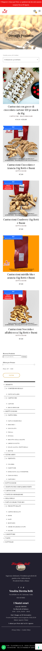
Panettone (12, 468)
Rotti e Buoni (21, 171)
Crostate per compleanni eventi (18, 487)
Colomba (11, 464)
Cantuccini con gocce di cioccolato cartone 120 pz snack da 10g (21, 110)
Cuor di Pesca (13, 475)
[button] (21, 59)
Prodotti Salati (14, 506)
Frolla (10, 432)
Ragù (9, 519)
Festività (11, 458)
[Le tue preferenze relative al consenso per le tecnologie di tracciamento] (38, 647)
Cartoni (11, 403)
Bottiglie (9, 542)
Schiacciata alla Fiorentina (18, 471)
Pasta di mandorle (15, 421)
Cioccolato (12, 428)
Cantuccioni (10, 491)
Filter (11, 375)
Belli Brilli (10, 498)
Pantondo (11, 479)
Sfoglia (10, 436)
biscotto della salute (16, 439)
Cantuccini (14, 116)
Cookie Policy (26, 630)
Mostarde (11, 523)
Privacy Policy (16, 630)
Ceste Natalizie (14, 394)
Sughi (10, 515)
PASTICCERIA (12, 415)
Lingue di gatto (14, 443)
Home (8, 40)
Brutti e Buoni (11, 411)
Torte (7, 538)
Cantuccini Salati (14, 512)
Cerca (24, 357)
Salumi (10, 530)
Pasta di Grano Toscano (14, 502)
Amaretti (9, 384)
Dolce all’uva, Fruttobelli (18, 447)
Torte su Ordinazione (14, 494)
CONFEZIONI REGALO (15, 388)
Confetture (10, 534)
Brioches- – (12, 424)
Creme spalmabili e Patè (17, 526)
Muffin (10, 451)
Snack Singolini (26, 116)
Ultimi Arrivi (10, 455)
